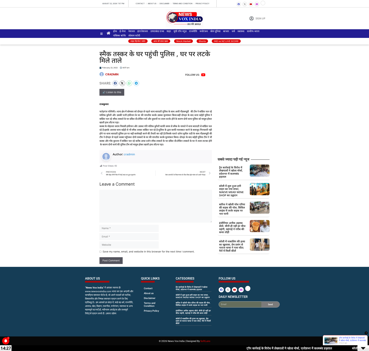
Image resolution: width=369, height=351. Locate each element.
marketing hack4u (91, 322)
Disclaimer (164, 3)
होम (115, 31)
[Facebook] (238, 4)
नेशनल (131, 31)
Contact (140, 3)
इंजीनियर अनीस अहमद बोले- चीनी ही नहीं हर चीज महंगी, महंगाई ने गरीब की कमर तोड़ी (232, 227)
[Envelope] (257, 4)
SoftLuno (205, 341)
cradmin (129, 154)
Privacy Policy (202, 3)
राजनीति (193, 31)
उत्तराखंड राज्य (157, 31)
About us (152, 3)
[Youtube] (250, 4)
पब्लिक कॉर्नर (119, 35)
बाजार (226, 31)
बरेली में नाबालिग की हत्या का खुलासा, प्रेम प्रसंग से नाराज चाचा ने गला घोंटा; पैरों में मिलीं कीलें (232, 246)
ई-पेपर (122, 31)
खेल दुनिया (215, 31)
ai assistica (221, 310)
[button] (115, 83)
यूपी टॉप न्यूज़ (180, 31)
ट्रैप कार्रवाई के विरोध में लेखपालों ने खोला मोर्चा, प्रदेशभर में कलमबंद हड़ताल (231, 172)
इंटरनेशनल (142, 31)
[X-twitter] (244, 4)
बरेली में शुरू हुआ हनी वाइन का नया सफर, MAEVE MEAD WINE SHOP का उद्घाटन (231, 190)
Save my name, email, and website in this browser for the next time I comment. (149, 251)
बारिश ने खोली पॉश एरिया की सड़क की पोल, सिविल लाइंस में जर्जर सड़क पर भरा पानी (232, 209)
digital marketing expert (145, 313)
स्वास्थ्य (241, 31)
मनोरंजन (204, 31)
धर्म (233, 31)
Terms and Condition (182, 3)
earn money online (179, 328)
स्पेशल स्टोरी (134, 35)
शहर (169, 31)
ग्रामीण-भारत (253, 31)
